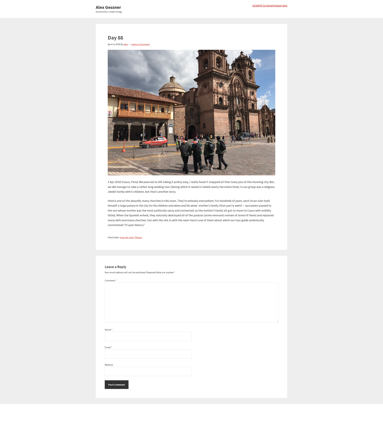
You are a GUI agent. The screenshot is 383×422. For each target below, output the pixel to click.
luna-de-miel (126, 237)
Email (108, 347)
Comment (111, 280)
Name (108, 329)
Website (109, 364)
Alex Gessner (108, 7)
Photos (138, 237)
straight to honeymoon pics (269, 5)
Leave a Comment (140, 44)
